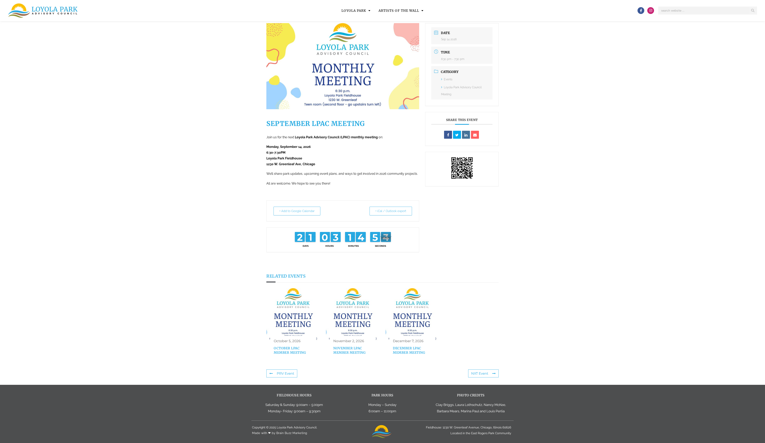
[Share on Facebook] (448, 135)
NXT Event (479, 373)
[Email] (475, 135)
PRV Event (285, 373)
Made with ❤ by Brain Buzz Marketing (279, 433)
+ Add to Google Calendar (297, 211)
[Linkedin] (466, 135)
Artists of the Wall (399, 11)
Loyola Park (353, 11)
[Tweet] (457, 135)
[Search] (753, 10)
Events (448, 79)
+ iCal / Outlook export (390, 211)
